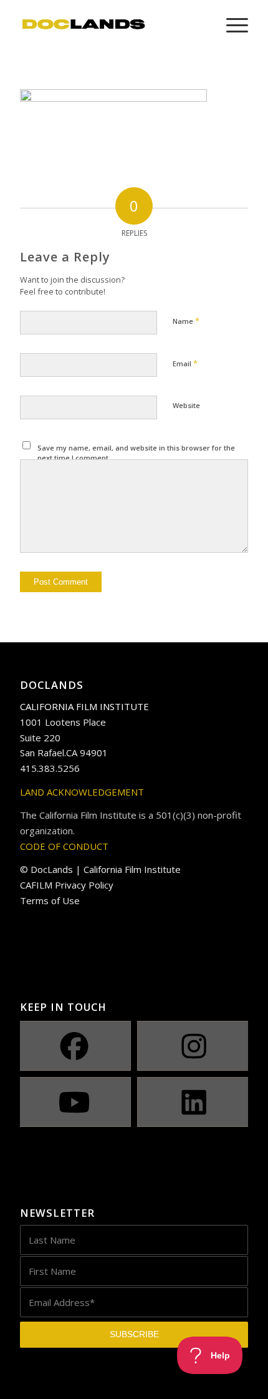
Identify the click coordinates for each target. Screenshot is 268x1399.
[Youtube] (74, 1102)
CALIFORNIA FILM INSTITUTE (84, 706)
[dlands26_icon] (111, 25)
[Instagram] (194, 1046)
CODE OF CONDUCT (64, 846)
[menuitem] (231, 25)
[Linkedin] (194, 1102)
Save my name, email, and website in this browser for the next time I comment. (136, 453)
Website (186, 405)
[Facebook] (74, 1046)
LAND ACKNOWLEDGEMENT (82, 792)
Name (186, 320)
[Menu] (231, 25)
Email (185, 363)
